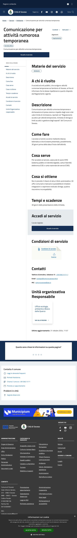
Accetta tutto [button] (31, 530)
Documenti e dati (7, 468)
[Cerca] (73, 12)
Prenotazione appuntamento (25, 488)
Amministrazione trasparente (45, 488)
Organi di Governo (7, 444)
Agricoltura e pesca (45, 477)
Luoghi (60, 461)
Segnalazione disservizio (24, 495)
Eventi (60, 465)
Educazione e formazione (43, 445)
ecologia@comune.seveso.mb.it (47, 278)
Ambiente (19, 20)
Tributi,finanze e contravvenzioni (44, 458)
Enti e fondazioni (7, 455)
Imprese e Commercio (27, 456)
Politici (3, 458)
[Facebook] (41, 12)
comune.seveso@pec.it (43, 282)
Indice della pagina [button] (12, 63)
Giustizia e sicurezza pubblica (46, 451)
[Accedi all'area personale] (68, 4)
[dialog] (38, 526)
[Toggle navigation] (4, 12)
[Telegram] (56, 12)
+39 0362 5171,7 (62, 274)
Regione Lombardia (9, 4)
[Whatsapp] (61, 12)
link (58, 526)
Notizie (60, 444)
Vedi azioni (65, 30)
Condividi (55, 30)
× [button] (74, 516)
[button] (38, 535)
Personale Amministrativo (6, 463)
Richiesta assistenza (27, 503)
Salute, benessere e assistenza (45, 468)
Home (4, 20)
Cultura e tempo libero (27, 449)
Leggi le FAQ (24, 500)
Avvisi (60, 451)
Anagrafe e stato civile (27, 446)
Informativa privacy (45, 494)
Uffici (3, 451)
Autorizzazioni (44, 473)
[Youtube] (46, 12)
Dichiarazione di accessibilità (44, 502)
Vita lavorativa (25, 453)
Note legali (42, 497)
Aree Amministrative (8, 448)
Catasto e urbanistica (27, 464)
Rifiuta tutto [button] (46, 530)
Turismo (22, 467)
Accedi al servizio (26, 55)
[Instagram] (51, 12)
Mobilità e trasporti (26, 471)
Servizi (11, 20)
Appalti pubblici (25, 460)
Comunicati (61, 448)
